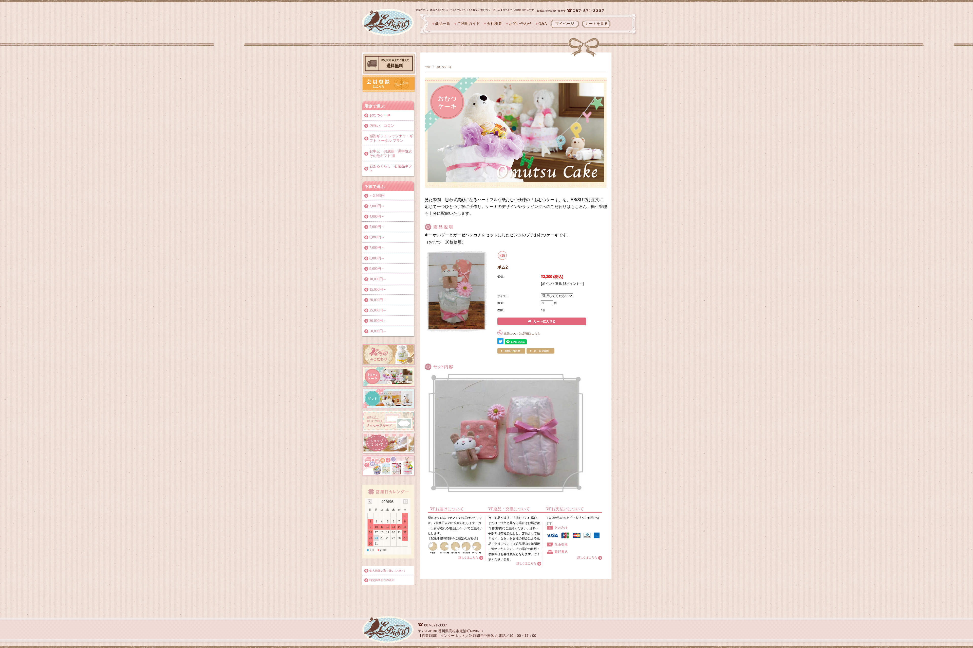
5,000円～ (377, 227)
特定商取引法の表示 (382, 580)
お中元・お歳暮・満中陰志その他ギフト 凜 (390, 153)
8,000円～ (377, 258)
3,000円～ (377, 206)
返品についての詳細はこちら (522, 333)
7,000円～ (377, 248)
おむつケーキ (444, 67)
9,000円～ (377, 269)
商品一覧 (442, 24)
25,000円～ (377, 310)
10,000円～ (377, 279)
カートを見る (596, 24)
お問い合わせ (520, 24)
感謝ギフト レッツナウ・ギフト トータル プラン (391, 138)
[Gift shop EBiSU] (388, 12)
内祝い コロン (381, 126)
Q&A (542, 24)
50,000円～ (377, 331)
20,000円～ (377, 300)
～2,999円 (377, 196)
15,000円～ (377, 289)
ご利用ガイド (468, 24)
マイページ (564, 24)
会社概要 (494, 24)
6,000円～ (377, 237)
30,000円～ (377, 321)
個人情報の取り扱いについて (387, 570)
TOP (428, 67)
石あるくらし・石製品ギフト (390, 168)
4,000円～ (377, 216)
